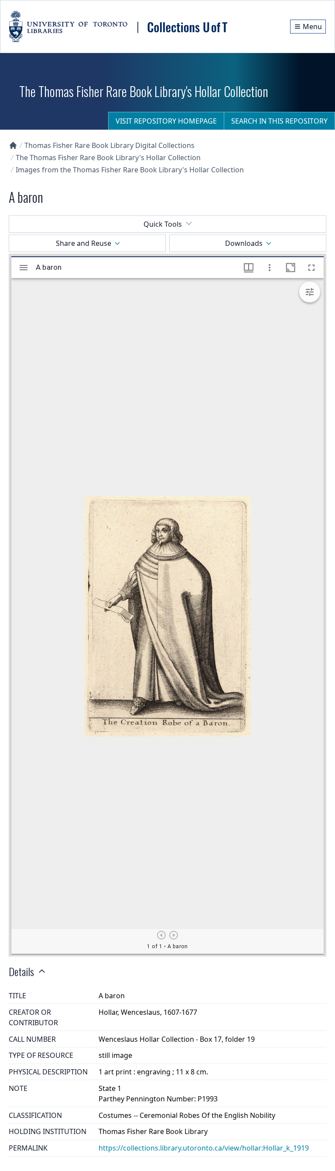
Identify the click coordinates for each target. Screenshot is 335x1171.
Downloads (244, 243)
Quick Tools (163, 224)
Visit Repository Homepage (166, 121)
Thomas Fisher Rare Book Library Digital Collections (109, 145)
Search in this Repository (279, 121)
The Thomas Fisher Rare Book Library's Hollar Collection (108, 157)
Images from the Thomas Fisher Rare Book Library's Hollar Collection (130, 169)
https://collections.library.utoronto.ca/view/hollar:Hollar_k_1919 (204, 1148)
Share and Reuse (83, 243)
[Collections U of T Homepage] (13, 145)
